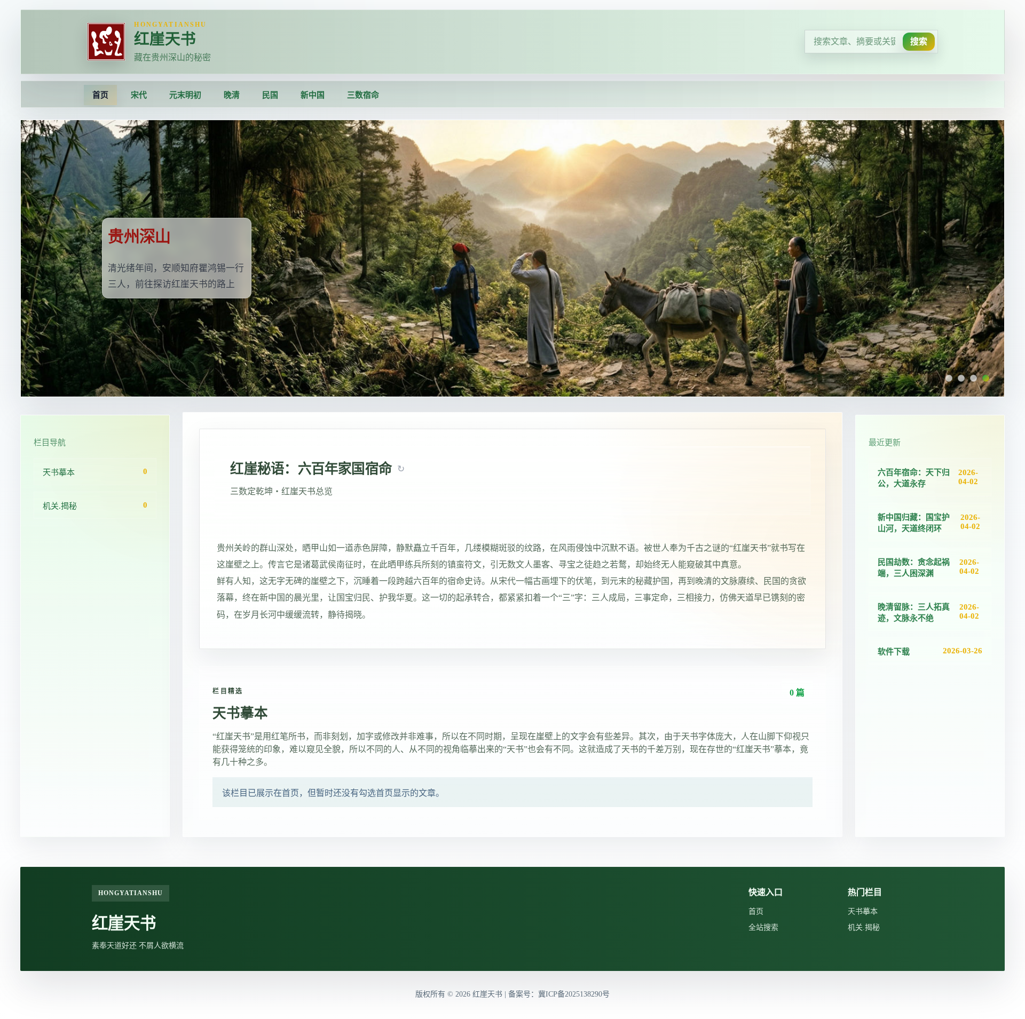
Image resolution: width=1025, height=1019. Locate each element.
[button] (401, 469)
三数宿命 (363, 95)
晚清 (232, 95)
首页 (100, 95)
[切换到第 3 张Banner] (973, 378)
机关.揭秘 (864, 927)
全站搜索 (763, 927)
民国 (270, 95)
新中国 (313, 95)
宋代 (139, 95)
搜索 (918, 41)
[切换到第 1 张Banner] (948, 378)
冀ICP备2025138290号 (574, 994)
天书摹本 (863, 911)
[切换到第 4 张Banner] (985, 378)
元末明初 (185, 95)
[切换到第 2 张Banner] (961, 378)
